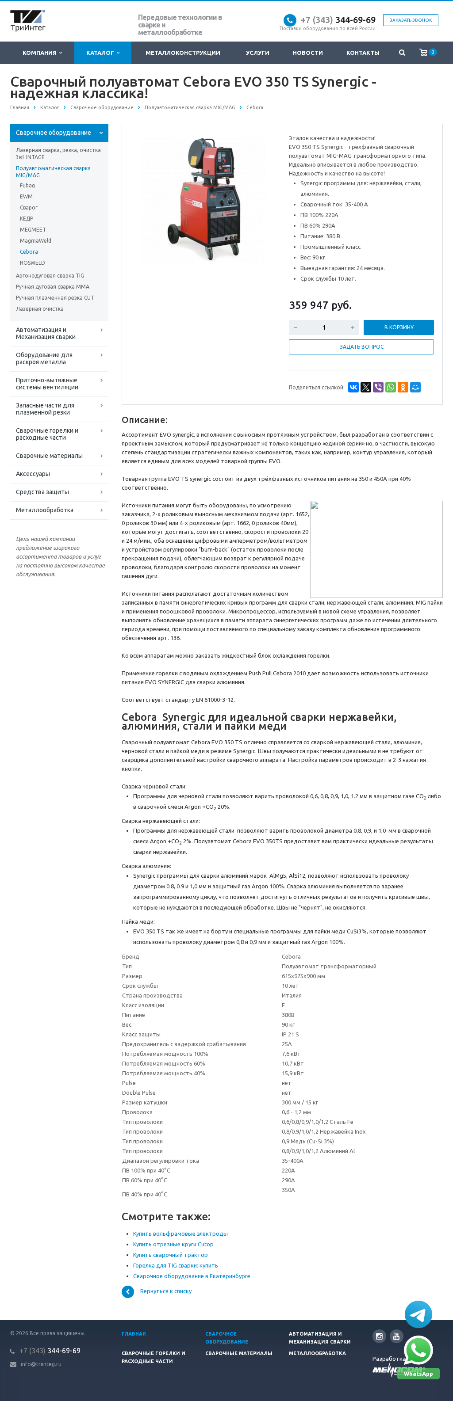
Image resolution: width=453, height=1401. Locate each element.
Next (260, 199)
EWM (26, 196)
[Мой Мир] (415, 387)
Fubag (27, 185)
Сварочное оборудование (53, 132)
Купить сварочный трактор (170, 1255)
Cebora (29, 252)
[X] (366, 387)
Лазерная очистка (40, 309)
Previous (147, 199)
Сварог (29, 207)
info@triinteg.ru (41, 1364)
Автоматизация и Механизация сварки (46, 333)
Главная (134, 1333)
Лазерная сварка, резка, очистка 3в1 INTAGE (58, 153)
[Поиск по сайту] (402, 53)
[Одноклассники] (403, 387)
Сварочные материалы (49, 455)
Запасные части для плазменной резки (45, 409)
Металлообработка (44, 510)
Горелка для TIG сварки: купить (175, 1265)
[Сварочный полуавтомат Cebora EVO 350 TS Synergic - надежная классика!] (203, 200)
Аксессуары (33, 473)
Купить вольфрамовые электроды (180, 1233)
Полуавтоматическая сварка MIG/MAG (53, 171)
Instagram (379, 1336)
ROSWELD (32, 263)
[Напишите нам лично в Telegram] (418, 1314)
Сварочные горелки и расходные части (47, 434)
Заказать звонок (411, 20)
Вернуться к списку (166, 1291)
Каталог (101, 52)
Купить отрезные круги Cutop (173, 1244)
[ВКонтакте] (353, 387)
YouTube (396, 1336)
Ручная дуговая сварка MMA (52, 286)
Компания (41, 52)
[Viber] (378, 387)
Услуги (257, 52)
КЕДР (26, 218)
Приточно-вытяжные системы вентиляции (47, 384)
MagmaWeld (35, 241)
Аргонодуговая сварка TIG (50, 275)
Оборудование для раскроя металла (44, 358)
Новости (308, 52)
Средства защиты (42, 491)
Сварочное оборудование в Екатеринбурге (191, 1276)
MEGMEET (33, 229)
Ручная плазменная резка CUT (55, 298)
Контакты (363, 52)
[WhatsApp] (390, 387)
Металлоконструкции (183, 52)
